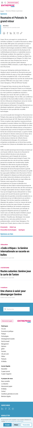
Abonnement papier (13, 2)
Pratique (3, 333)
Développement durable (8, 338)
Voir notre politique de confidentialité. (14, 421)
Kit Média (3, 361)
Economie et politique (7, 331)
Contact (3, 391)
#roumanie (3, 227)
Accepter (7, 425)
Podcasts (3, 359)
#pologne (21, 230)
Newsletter (4, 368)
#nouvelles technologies (8, 230)
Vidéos (3, 356)
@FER (2, 348)
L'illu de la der (5, 354)
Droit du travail (5, 341)
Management (5, 343)
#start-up (13, 227)
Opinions (3, 13)
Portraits (3, 351)
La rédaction (4, 383)
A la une (3, 328)
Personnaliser (26, 425)
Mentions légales (6, 396)
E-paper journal (5, 371)
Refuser (16, 425)
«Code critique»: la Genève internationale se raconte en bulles (14, 251)
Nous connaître (5, 381)
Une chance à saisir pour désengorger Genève (13, 292)
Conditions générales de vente (9, 393)
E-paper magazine (6, 373)
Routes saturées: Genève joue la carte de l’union (15, 272)
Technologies (5, 336)
